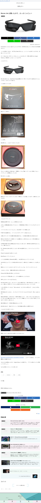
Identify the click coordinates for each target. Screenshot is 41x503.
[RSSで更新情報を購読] (20, 410)
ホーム (7, 497)
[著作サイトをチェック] (10, 407)
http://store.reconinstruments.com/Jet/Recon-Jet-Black (12, 357)
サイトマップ (30, 499)
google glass (10, 392)
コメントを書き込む (20, 485)
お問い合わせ (10, 499)
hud (14, 392)
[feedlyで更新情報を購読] (30, 407)
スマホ (34, 497)
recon (20, 392)
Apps (20, 497)
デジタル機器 (4, 392)
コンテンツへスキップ (5, 0)
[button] (27, 41)
